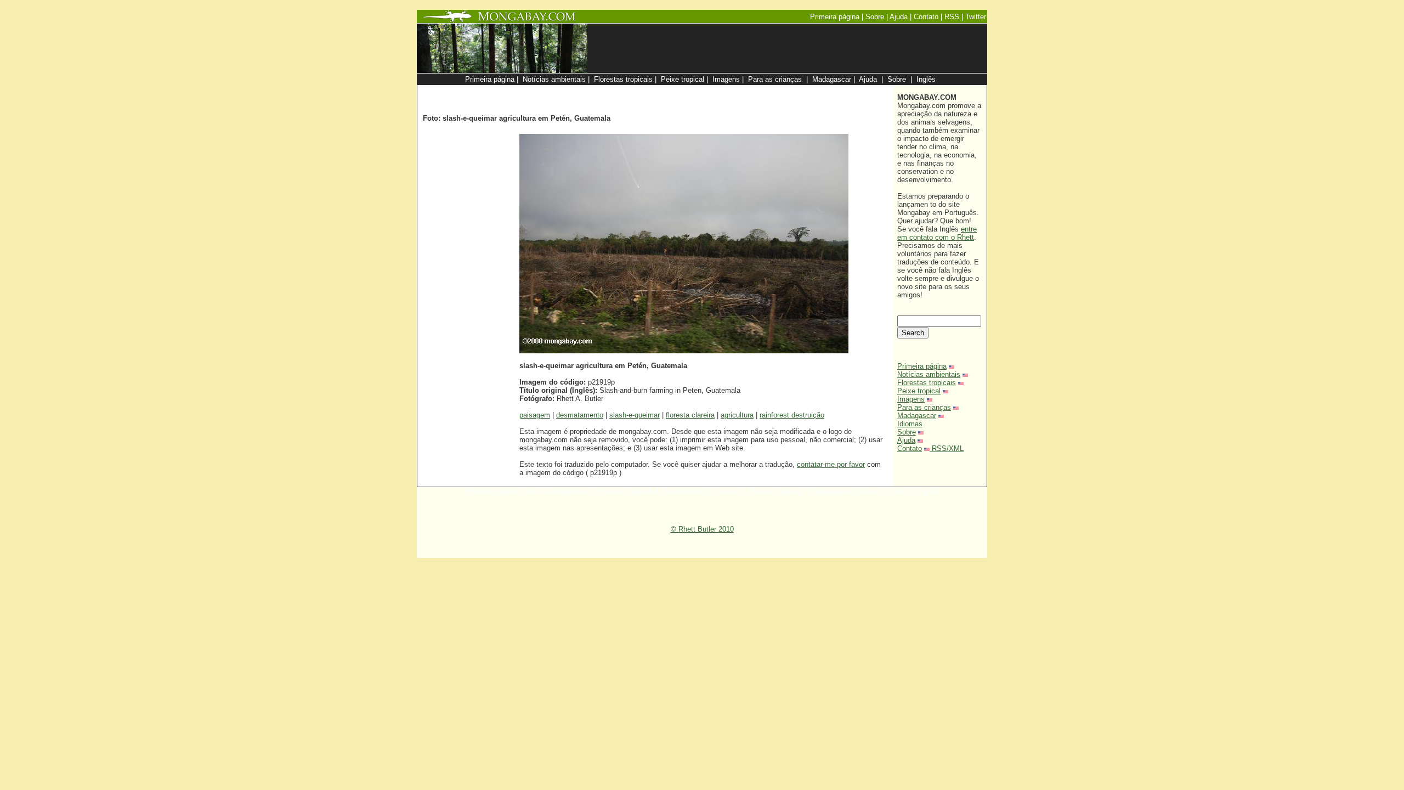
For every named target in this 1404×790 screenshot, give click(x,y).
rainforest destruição (792, 415)
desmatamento (579, 415)
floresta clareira (690, 415)
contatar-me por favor (831, 464)
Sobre (906, 432)
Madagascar (916, 415)
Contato (909, 448)
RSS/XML (948, 448)
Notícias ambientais (928, 374)
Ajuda (906, 440)
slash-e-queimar (634, 415)
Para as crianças (924, 407)
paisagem (534, 415)
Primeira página (922, 366)
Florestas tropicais (926, 383)
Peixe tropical (919, 391)
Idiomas (909, 424)
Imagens (911, 399)
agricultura (737, 415)
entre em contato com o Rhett (937, 233)
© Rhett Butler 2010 (702, 529)
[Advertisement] (758, 91)
